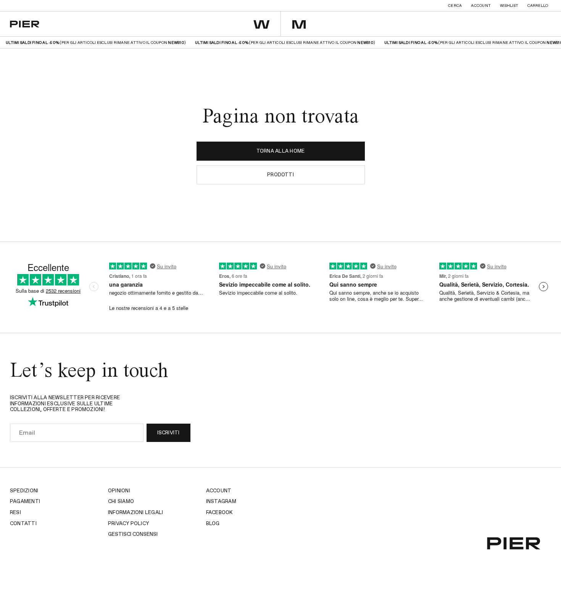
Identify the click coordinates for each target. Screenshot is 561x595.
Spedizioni (24, 491)
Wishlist (509, 6)
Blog (213, 523)
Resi (15, 512)
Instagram (221, 501)
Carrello (537, 6)
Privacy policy (128, 523)
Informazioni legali (135, 512)
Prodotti (280, 175)
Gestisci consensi (133, 534)
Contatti (23, 523)
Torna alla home (280, 151)
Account (481, 6)
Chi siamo (121, 501)
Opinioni (119, 491)
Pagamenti (25, 501)
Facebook (219, 512)
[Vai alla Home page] (24, 24)
